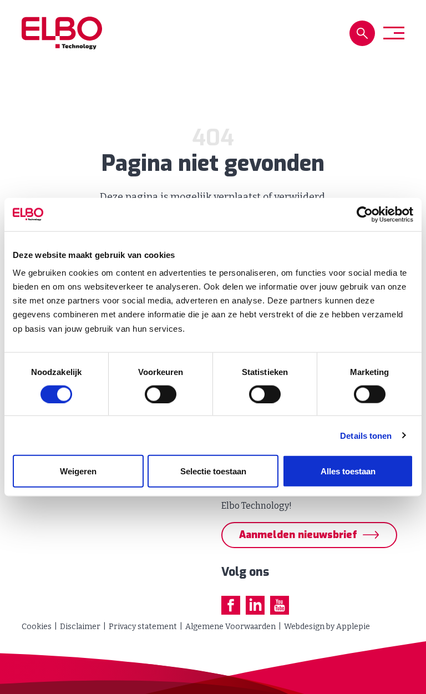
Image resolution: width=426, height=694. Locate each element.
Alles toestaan (348, 471)
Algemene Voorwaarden (230, 626)
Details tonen (366, 435)
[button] (362, 33)
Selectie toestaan (213, 471)
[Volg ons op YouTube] (279, 605)
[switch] (160, 394)
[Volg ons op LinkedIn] (255, 605)
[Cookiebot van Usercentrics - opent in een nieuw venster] (364, 214)
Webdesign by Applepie (327, 626)
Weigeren (78, 471)
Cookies (37, 626)
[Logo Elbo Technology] (62, 33)
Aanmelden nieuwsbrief (298, 534)
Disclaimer (80, 626)
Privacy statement (143, 626)
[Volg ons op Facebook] (230, 605)
